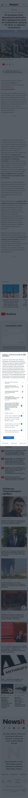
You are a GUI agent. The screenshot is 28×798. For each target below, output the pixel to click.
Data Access (14, 443)
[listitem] (14, 383)
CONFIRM (8, 437)
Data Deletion (5, 443)
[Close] (24, 354)
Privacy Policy (22, 443)
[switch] (22, 386)
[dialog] (14, 399)
